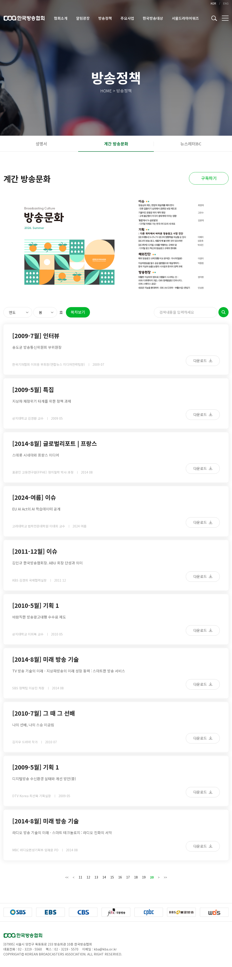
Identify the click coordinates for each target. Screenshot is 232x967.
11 (80, 877)
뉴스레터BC (190, 144)
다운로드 (200, 360)
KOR (213, 3)
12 (88, 877)
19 (144, 877)
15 (112, 877)
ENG (226, 3)
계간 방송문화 (116, 144)
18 (136, 877)
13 (96, 877)
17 (128, 877)
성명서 (41, 144)
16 (120, 877)
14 (104, 877)
